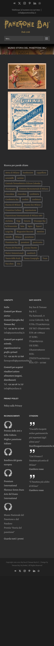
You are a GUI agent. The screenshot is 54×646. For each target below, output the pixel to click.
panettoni (25, 242)
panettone (29, 237)
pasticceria (37, 242)
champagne (10, 188)
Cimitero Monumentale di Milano (33, 188)
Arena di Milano (12, 172)
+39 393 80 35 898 (16, 328)
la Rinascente (11, 226)
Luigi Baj (9, 231)
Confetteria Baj (11, 199)
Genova (27, 220)
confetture (36, 199)
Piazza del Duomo (13, 247)
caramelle (9, 178)
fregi (18, 220)
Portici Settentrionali (14, 253)
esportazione (30, 210)
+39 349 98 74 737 (15, 384)
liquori (39, 226)
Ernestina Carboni (13, 210)
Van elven (9, 263)
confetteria (34, 194)
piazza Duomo (30, 247)
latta (22, 226)
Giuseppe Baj (39, 220)
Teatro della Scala (13, 258)
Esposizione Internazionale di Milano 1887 (23, 215)
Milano (18, 237)
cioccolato (22, 194)
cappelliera (41, 172)
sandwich (31, 253)
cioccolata (9, 194)
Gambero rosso (36, 469)
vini (18, 263)
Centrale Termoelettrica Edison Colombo (22, 183)
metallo (8, 237)
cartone (20, 178)
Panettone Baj (11, 242)
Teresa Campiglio (31, 258)
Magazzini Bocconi (25, 231)
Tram (45, 258)
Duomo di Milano (13, 204)
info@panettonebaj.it (27, 12)
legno (30, 226)
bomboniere (28, 172)
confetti (25, 199)
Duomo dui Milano (32, 204)
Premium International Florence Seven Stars (14, 485)
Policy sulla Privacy (13, 405)
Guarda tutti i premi (14, 538)
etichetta (9, 220)
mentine (40, 231)
